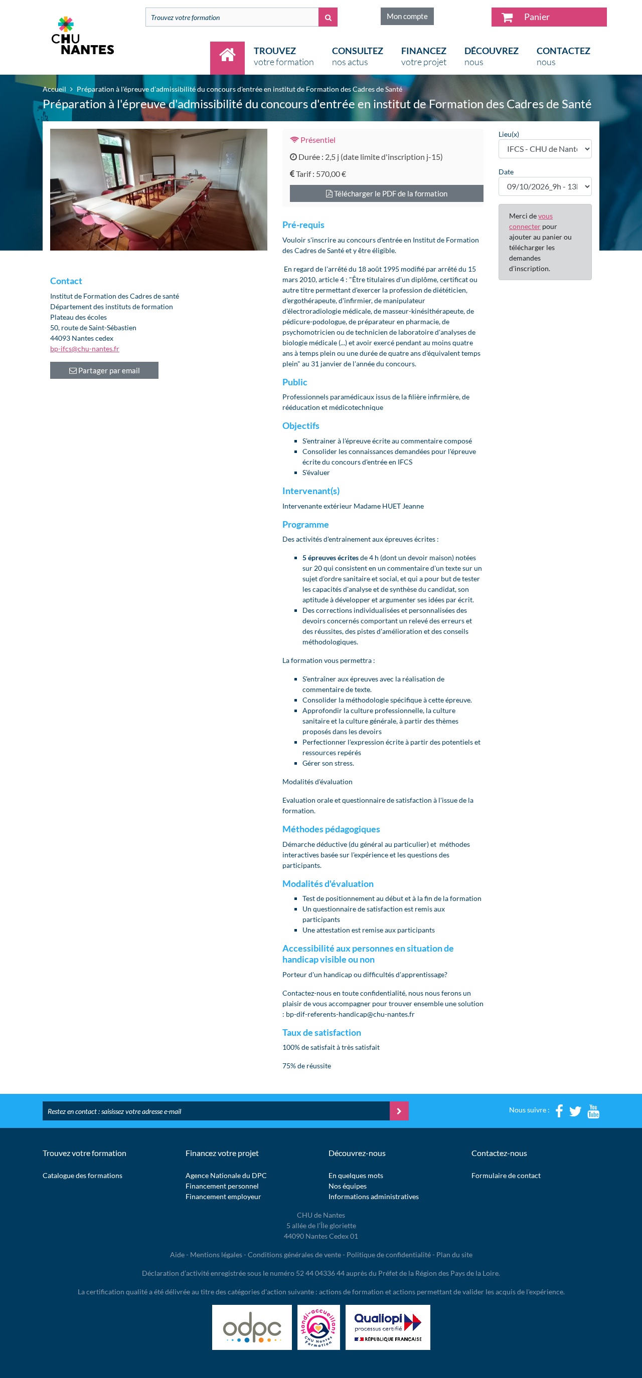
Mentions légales (216, 1254)
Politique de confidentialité (389, 1254)
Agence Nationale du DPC (226, 1175)
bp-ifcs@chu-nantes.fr (84, 348)
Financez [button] (423, 56)
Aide (177, 1254)
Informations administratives (374, 1196)
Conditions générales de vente (294, 1254)
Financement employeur (223, 1196)
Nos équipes (348, 1186)
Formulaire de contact (506, 1175)
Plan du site (454, 1254)
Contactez (563, 56)
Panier (536, 16)
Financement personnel (222, 1186)
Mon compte (407, 16)
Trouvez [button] (284, 56)
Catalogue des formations (82, 1175)
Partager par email (108, 370)
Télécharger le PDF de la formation (390, 193)
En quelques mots (356, 1175)
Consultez (357, 56)
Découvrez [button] (491, 56)
